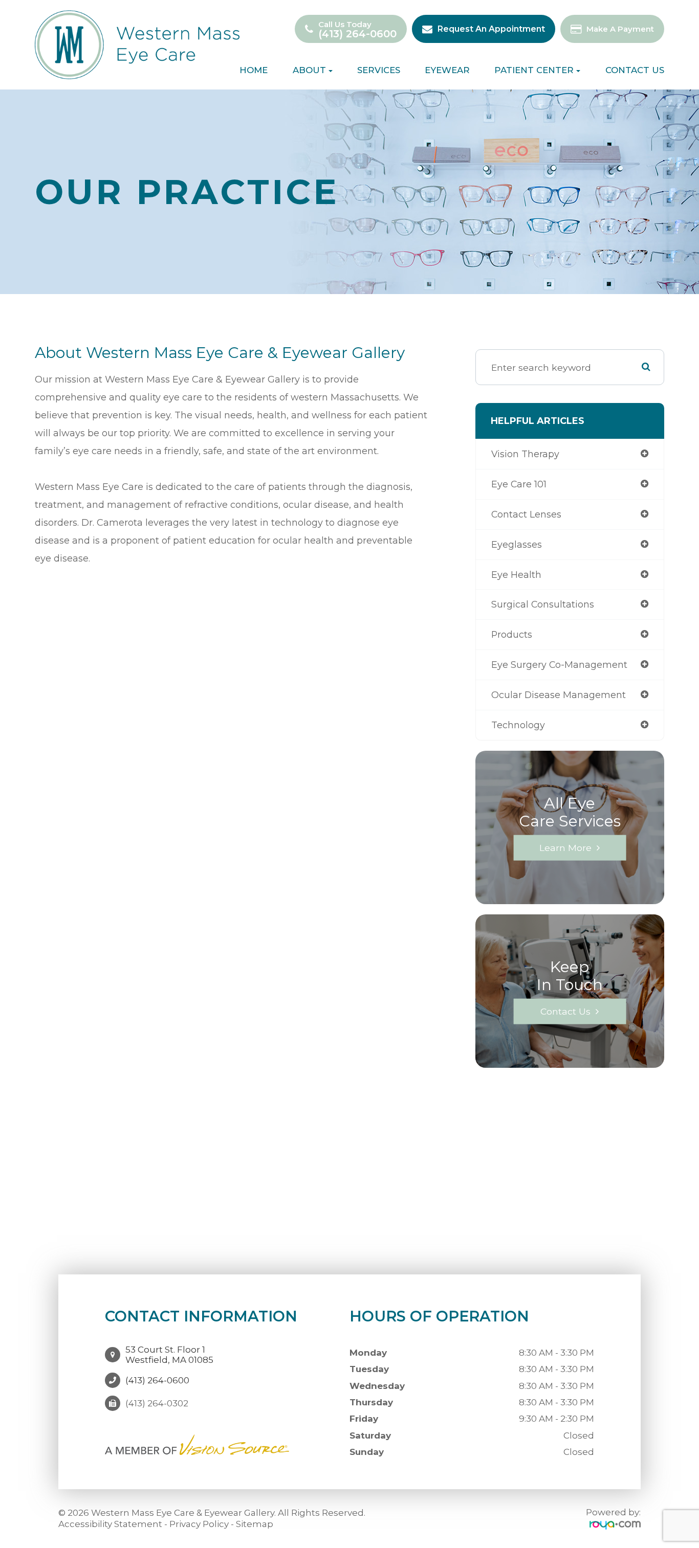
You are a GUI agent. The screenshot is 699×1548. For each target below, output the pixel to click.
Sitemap (254, 1524)
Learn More (565, 847)
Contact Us (634, 70)
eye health (516, 574)
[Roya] (615, 1524)
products (511, 634)
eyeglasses (516, 544)
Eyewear (447, 70)
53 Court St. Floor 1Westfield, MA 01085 (169, 1354)
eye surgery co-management (559, 664)
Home (253, 70)
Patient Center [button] (534, 70)
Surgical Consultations (542, 604)
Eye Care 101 (519, 484)
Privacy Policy (199, 1524)
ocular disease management (558, 694)
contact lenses (526, 514)
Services (378, 70)
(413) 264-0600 (357, 34)
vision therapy (525, 453)
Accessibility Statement (110, 1524)
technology (518, 725)
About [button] (309, 70)
